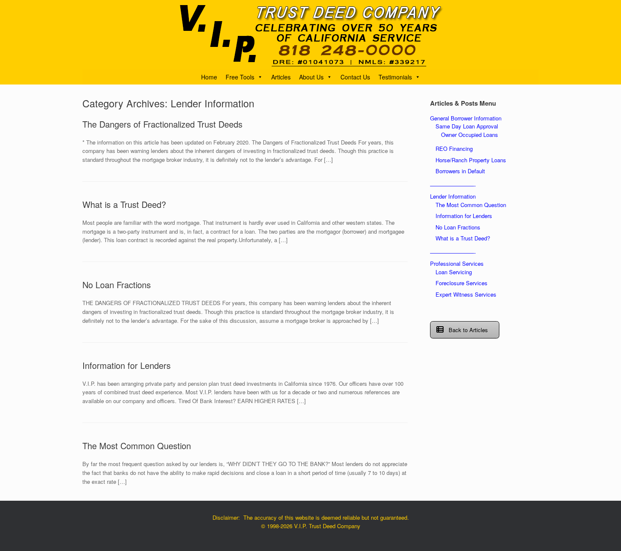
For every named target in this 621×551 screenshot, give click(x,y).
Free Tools (240, 77)
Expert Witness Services (466, 294)
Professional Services (457, 263)
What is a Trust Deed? (124, 204)
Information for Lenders (126, 365)
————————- (453, 185)
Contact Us (355, 77)
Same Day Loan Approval (467, 126)
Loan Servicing (454, 272)
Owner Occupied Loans (469, 135)
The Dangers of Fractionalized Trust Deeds (162, 124)
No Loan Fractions (116, 284)
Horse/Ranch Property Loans (471, 160)
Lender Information (453, 196)
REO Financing (454, 149)
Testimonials (395, 77)
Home (209, 77)
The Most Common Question (136, 445)
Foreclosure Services (462, 283)
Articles (281, 77)
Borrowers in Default (460, 171)
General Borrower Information (465, 118)
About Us (311, 77)
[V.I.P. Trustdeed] (310, 35)
